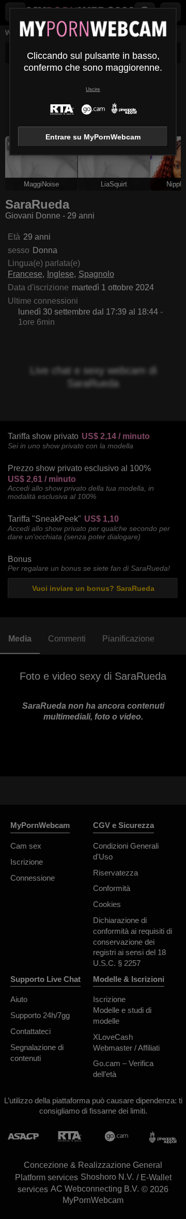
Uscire (93, 89)
